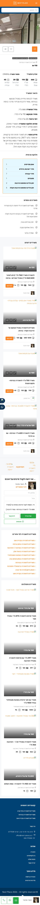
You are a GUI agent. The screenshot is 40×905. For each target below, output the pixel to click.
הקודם (21, 467)
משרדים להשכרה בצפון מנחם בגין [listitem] (22, 559)
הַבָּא (17, 467)
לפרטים (9, 286)
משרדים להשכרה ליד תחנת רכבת (20, 58)
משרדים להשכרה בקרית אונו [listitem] (23, 573)
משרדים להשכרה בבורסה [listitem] (24, 562)
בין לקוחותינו (31, 856)
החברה (33, 852)
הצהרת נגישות (30, 877)
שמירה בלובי (29, 233)
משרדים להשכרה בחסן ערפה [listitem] (23, 544)
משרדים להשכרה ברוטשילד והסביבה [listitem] (20, 566)
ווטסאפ (19, 522)
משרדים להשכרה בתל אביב (26, 811)
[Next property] (9, 467)
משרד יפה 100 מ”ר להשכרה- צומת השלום (20, 784)
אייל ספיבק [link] (27, 398)
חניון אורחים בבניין (27, 222)
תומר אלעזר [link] (26, 293)
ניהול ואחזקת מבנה (27, 227)
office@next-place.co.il (24, 835)
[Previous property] (31, 466)
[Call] (2, 400)
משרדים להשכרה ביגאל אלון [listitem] (24, 551)
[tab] (34, 49)
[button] (11, 49)
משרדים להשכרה (33, 58)
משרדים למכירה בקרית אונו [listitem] (24, 540)
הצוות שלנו (31, 859)
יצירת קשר (31, 863)
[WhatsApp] (2, 407)
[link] (20, 259)
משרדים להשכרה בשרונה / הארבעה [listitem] (20, 548)
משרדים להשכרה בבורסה (27, 815)
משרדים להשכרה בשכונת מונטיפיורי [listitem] (21, 555)
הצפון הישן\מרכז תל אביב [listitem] (24, 570)
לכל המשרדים (21, 487)
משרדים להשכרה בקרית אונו (25, 818)
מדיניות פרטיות (30, 880)
